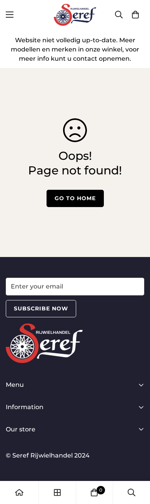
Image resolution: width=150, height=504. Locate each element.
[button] (135, 14)
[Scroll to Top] (136, 463)
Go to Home (75, 198)
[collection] (57, 492)
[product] (19, 492)
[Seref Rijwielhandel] (75, 15)
